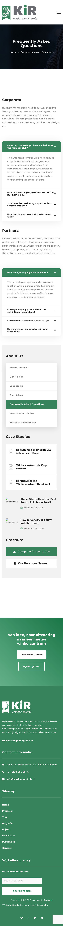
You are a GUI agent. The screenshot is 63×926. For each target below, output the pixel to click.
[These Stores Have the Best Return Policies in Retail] (12, 499)
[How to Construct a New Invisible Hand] (12, 520)
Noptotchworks (39, 905)
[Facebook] (28, 918)
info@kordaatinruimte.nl (21, 779)
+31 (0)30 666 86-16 (18, 771)
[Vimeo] (35, 918)
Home (13, 52)
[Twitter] (21, 918)
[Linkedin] (42, 918)
